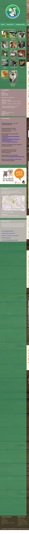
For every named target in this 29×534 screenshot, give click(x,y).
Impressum (4, 518)
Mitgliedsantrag (21, 518)
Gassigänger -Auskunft (22, 522)
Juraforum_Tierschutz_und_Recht (10, 235)
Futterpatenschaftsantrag (23, 521)
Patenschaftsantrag (21, 520)
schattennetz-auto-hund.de (8, 233)
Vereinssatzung (5, 520)
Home (2, 24)
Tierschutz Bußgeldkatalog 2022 (10, 240)
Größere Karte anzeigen (7, 212)
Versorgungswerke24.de (8, 231)
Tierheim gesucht (6, 237)
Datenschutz (4, 521)
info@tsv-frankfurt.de (10, 115)
